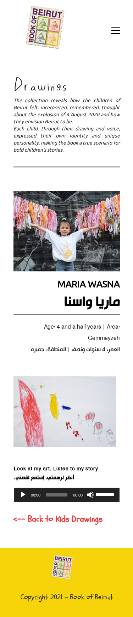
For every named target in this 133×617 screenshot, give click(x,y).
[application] (67, 495)
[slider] (106, 494)
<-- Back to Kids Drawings (57, 519)
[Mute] (90, 494)
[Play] (23, 494)
